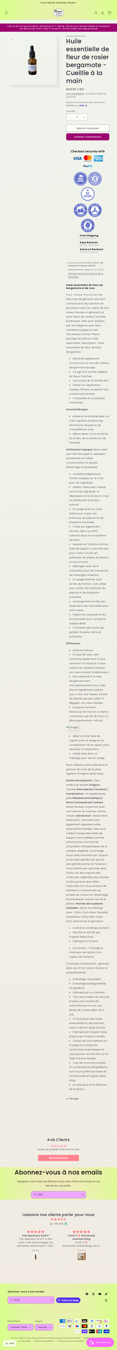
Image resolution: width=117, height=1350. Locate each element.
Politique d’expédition (44, 1341)
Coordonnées (24, 1341)
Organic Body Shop (28, 1338)
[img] (58, 1219)
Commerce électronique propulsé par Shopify (58, 1338)
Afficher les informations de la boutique (85, 275)
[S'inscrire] (82, 1194)
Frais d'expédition (75, 93)
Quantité (70, 111)
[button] (6, 12)
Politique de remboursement (70, 1341)
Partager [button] (74, 1098)
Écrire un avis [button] (58, 1158)
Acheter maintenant (87, 136)
